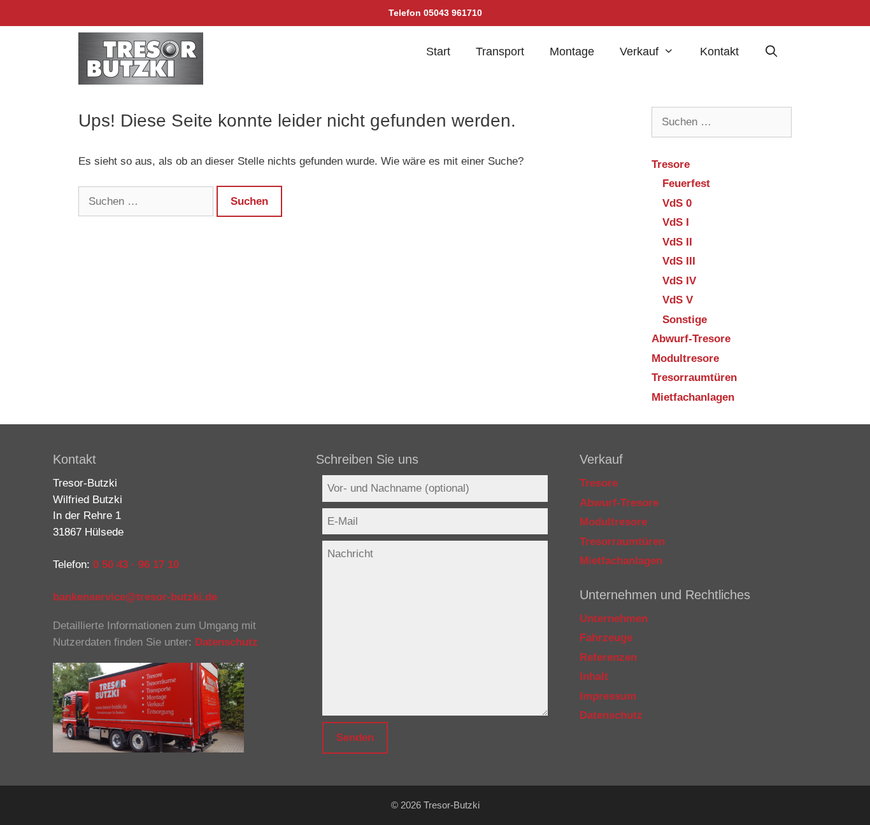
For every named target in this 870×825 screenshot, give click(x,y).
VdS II (677, 242)
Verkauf (639, 51)
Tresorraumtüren (694, 377)
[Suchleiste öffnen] (772, 51)
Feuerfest (686, 183)
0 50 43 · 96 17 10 (136, 564)
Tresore (671, 164)
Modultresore (685, 358)
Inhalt (594, 676)
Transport (500, 51)
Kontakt (719, 51)
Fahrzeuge (606, 638)
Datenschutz (226, 642)
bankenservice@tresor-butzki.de (135, 597)
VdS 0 (677, 203)
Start (438, 51)
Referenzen (608, 657)
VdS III (678, 261)
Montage (572, 51)
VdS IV (679, 281)
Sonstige (684, 320)
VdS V (677, 300)
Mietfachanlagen (693, 397)
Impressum (608, 696)
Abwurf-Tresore (691, 339)
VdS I (675, 222)
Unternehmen (614, 619)
